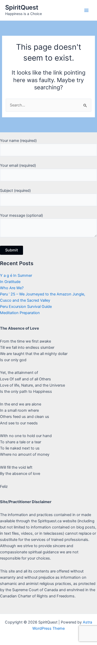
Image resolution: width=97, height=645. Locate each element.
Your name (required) (18, 140)
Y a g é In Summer (16, 275)
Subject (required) (15, 190)
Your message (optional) (21, 215)
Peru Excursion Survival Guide (26, 306)
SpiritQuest (21, 7)
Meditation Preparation (20, 312)
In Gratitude (10, 281)
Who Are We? (12, 288)
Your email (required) (18, 165)
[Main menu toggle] (86, 10)
